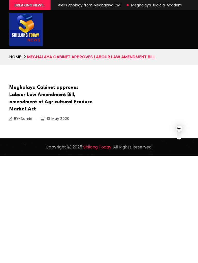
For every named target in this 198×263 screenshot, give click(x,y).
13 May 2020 (57, 118)
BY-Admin (23, 118)
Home (15, 57)
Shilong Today (97, 147)
